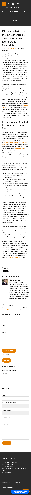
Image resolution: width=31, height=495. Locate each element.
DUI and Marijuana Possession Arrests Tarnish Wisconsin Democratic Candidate (13, 38)
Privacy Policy (14, 484)
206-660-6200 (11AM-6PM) (13, 11)
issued (16, 87)
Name (3, 318)
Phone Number (6, 395)
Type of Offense (6, 410)
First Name (5, 374)
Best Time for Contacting (9, 403)
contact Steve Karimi (15, 257)
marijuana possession (12, 143)
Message (4, 332)
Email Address (6, 388)
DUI (4, 143)
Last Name (5, 381)
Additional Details (6, 425)
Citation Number (6, 417)
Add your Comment (13, 310)
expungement (19, 149)
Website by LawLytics (7, 487)
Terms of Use (5, 484)
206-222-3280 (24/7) (10, 7)
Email (3, 325)
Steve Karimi (11, 48)
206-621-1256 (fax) (7, 473)
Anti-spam (22, 484)
